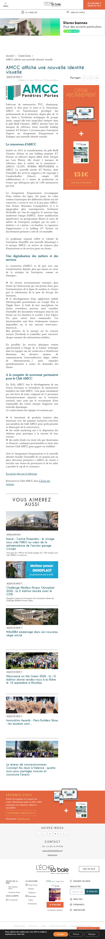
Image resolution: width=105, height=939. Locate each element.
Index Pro (78, 899)
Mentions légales (19, 926)
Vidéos (30, 900)
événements (78, 905)
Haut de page (89, 869)
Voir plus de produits (81, 183)
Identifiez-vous (24, 818)
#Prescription (13, 535)
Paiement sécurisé (81, 881)
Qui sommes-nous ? (13, 888)
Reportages (32, 896)
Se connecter (13, 900)
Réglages (92, 934)
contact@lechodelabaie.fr (52, 850)
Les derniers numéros (55, 910)
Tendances (32, 893)
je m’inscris (91, 891)
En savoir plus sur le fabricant (21, 473)
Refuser (76, 934)
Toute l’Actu (32, 885)
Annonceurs (52, 855)
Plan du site (33, 926)
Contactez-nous (14, 892)
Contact (43, 926)
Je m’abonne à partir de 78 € (20, 813)
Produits (31, 889)
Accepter (60, 934)
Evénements (32, 904)
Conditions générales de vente (81, 926)
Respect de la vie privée (58, 926)
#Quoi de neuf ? (14, 77)
